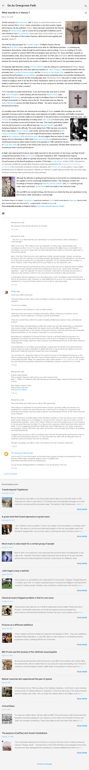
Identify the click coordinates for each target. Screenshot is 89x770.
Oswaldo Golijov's (33, 45)
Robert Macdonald (9, 103)
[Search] (85, 6)
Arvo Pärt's (14, 47)
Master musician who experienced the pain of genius (27, 679)
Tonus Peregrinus (55, 70)
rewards (5, 120)
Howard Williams (30, 75)
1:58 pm (14, 446)
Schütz (13, 31)
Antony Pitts (15, 97)
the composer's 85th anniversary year (23, 136)
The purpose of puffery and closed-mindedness (24, 733)
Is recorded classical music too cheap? (50, 206)
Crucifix (51, 200)
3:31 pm (14, 285)
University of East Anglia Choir (52, 72)
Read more (82, 509)
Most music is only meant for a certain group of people (28, 544)
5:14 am (14, 468)
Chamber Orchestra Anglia (24, 72)
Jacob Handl (40, 186)
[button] (85, 13)
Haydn (19, 31)
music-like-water (10, 145)
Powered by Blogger (44, 764)
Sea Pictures (30, 156)
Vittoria (52, 184)
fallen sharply (47, 120)
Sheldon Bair (56, 167)
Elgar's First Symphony (42, 139)
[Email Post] (3, 214)
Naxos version (52, 95)
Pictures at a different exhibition (17, 625)
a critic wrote (57, 161)
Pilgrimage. (73, 200)
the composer (23, 33)
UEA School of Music (19, 390)
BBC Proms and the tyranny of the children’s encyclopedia (29, 652)
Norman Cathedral (37, 67)
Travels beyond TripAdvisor (15, 489)
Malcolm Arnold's (47, 125)
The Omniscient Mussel (20, 453)
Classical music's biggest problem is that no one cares (28, 598)
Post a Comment (10, 474)
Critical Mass (8, 706)
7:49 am (14, 393)
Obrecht (46, 184)
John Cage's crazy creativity (15, 571)
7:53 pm (14, 365)
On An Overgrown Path (21, 5)
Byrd (68, 184)
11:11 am (14, 229)
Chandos (25, 131)
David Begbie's (28, 200)
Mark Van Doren (21, 22)
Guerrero (59, 184)
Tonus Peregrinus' (13, 95)
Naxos (18, 131)
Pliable (13, 291)
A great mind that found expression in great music (26, 516)
